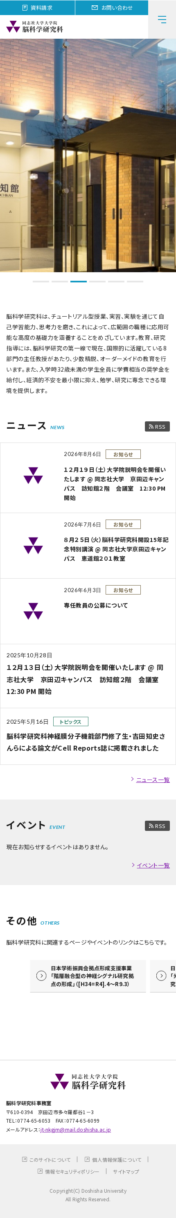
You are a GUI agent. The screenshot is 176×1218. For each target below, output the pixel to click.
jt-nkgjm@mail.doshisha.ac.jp (76, 1129)
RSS (160, 426)
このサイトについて (50, 1159)
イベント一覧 (153, 865)
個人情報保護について (116, 1159)
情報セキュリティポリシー (72, 1171)
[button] (41, 281)
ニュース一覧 (153, 779)
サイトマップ (126, 1171)
